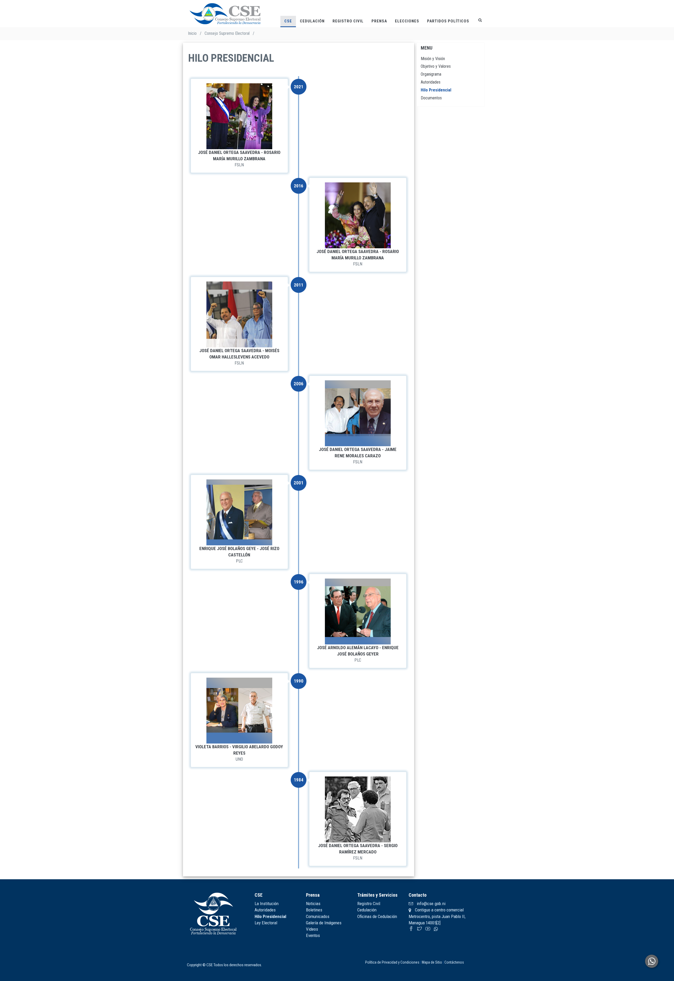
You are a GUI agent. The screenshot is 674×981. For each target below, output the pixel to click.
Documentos (431, 97)
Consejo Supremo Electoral (227, 33)
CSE (288, 21)
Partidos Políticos (448, 21)
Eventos (313, 935)
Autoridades (430, 82)
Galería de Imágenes (323, 922)
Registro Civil (348, 21)
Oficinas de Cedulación (377, 916)
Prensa (379, 21)
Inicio (192, 33)
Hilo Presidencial (436, 90)
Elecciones (407, 21)
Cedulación (312, 21)
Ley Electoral (266, 922)
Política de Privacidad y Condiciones (392, 962)
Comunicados (317, 916)
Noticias (313, 903)
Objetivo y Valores (436, 66)
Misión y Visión (433, 58)
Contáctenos (454, 962)
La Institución (267, 903)
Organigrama (431, 74)
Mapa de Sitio (432, 962)
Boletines (314, 909)
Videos (312, 929)
